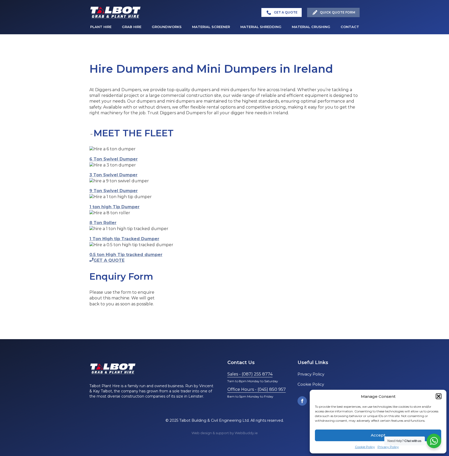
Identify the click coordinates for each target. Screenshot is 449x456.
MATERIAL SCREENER (211, 27)
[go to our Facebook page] (302, 401)
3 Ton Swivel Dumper (113, 174)
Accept (378, 435)
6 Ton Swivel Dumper (113, 159)
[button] (438, 396)
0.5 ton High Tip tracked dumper (125, 254)
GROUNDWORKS (167, 27)
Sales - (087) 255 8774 (250, 374)
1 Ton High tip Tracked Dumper (124, 238)
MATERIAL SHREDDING (260, 27)
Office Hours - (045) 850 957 (256, 389)
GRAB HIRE (131, 27)
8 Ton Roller (102, 222)
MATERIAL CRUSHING (311, 27)
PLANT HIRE (100, 27)
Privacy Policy (388, 447)
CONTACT (350, 27)
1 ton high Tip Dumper (114, 206)
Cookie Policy (365, 447)
